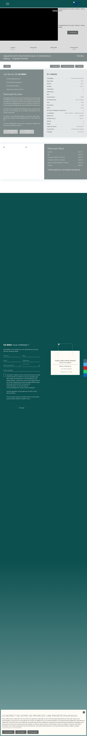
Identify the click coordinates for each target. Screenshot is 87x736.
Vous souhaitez (25, 364)
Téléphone (25, 360)
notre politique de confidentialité (11, 727)
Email (5, 360)
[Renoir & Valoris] (78, 4)
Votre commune (8, 365)
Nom (24, 355)
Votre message (8, 370)
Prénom (6, 355)
